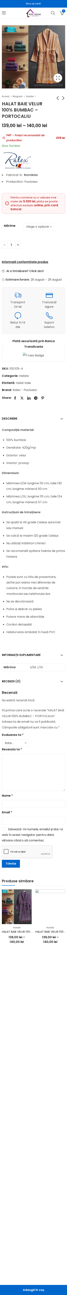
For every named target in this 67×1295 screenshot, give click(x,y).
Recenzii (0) (11, 681)
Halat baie (23, 383)
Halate (30, 96)
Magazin (18, 96)
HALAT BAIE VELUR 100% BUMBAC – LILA (27, 932)
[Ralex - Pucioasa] (17, 160)
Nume (7, 795)
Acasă (5, 96)
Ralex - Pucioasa (25, 390)
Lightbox (58, 78)
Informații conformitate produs (25, 262)
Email (7, 812)
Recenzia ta (12, 749)
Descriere (9, 418)
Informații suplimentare (21, 655)
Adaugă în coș (33, 1290)
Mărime (9, 226)
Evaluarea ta (12, 735)
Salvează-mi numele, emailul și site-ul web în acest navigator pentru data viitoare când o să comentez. (32, 835)
